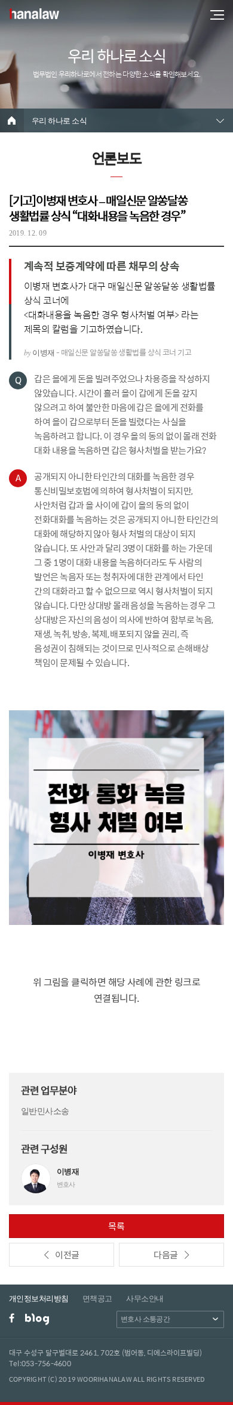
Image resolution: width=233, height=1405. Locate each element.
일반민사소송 (45, 1111)
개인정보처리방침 (39, 1298)
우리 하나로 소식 (59, 120)
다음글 (165, 1254)
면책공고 (97, 1298)
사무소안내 (144, 1298)
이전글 (67, 1254)
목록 (116, 1226)
